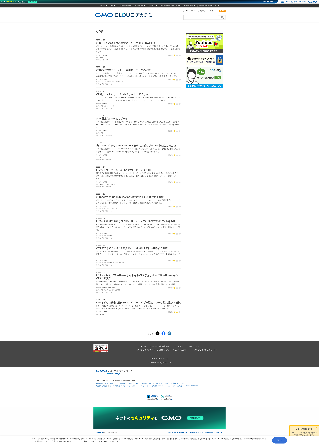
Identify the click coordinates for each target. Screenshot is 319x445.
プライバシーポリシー (108, 441)
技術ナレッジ (194, 346)
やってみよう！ (179, 346)
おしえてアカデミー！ (181, 350)
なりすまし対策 (177, 386)
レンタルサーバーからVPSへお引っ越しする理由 (123, 169)
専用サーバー (139, 5)
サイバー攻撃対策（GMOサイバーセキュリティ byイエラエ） (127, 386)
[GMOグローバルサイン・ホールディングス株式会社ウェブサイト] (114, 374)
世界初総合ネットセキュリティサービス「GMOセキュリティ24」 (114, 383)
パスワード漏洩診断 (141, 383)
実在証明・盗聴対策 (101, 386)
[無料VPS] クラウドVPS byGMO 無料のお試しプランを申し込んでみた (136, 145)
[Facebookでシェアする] (163, 333)
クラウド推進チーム (106, 59)
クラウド (102, 5)
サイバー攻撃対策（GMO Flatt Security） (158, 386)
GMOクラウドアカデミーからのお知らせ (153, 350)
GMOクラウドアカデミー (125, 15)
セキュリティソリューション (170, 5)
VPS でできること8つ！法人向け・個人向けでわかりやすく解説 (132, 248)
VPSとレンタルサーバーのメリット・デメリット (123, 94)
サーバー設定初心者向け (159, 346)
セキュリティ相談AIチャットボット (174, 383)
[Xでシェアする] (158, 333)
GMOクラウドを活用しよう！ (205, 350)
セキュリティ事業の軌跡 (191, 385)
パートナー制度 (189, 5)
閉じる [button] (279, 440)
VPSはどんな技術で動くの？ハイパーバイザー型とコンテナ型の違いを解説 (138, 302)
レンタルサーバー (124, 5)
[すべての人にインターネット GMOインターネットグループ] (301, 1)
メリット (114, 208)
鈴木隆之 (103, 314)
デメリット (107, 208)
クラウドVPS (108, 235)
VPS (112, 5)
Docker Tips (141, 346)
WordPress (111, 287)
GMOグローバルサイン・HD (208, 5)
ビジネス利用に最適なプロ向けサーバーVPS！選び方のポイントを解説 (136, 221)
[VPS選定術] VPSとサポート (112, 118)
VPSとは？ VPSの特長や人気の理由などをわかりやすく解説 (130, 197)
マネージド (152, 5)
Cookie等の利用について (159, 359)
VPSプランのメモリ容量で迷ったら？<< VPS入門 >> (126, 43)
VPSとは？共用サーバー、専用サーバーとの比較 (123, 70)
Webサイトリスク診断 (155, 383)
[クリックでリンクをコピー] (169, 333)
